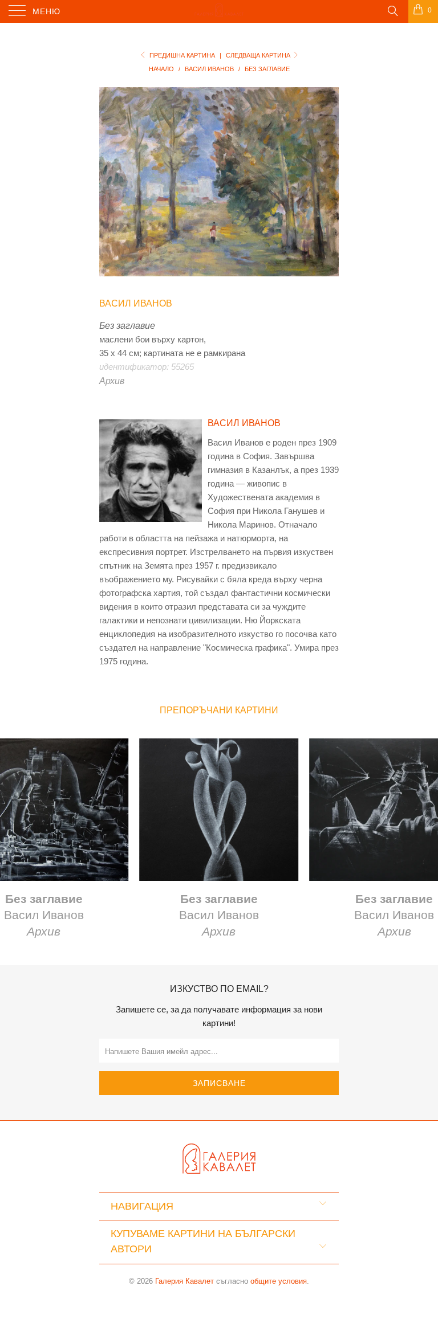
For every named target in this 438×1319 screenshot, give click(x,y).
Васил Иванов (135, 303)
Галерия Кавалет (184, 1281)
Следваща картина (259, 55)
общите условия (278, 1281)
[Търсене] (392, 10)
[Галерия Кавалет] (219, 11)
